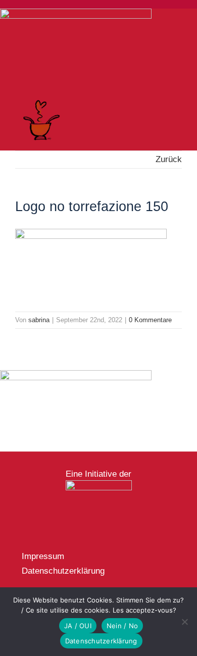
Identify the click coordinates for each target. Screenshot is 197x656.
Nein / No (122, 626)
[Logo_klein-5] (99, 484)
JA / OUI (77, 626)
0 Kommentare (150, 320)
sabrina (39, 320)
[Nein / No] (184, 622)
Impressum (43, 556)
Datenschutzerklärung (63, 571)
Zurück (169, 159)
